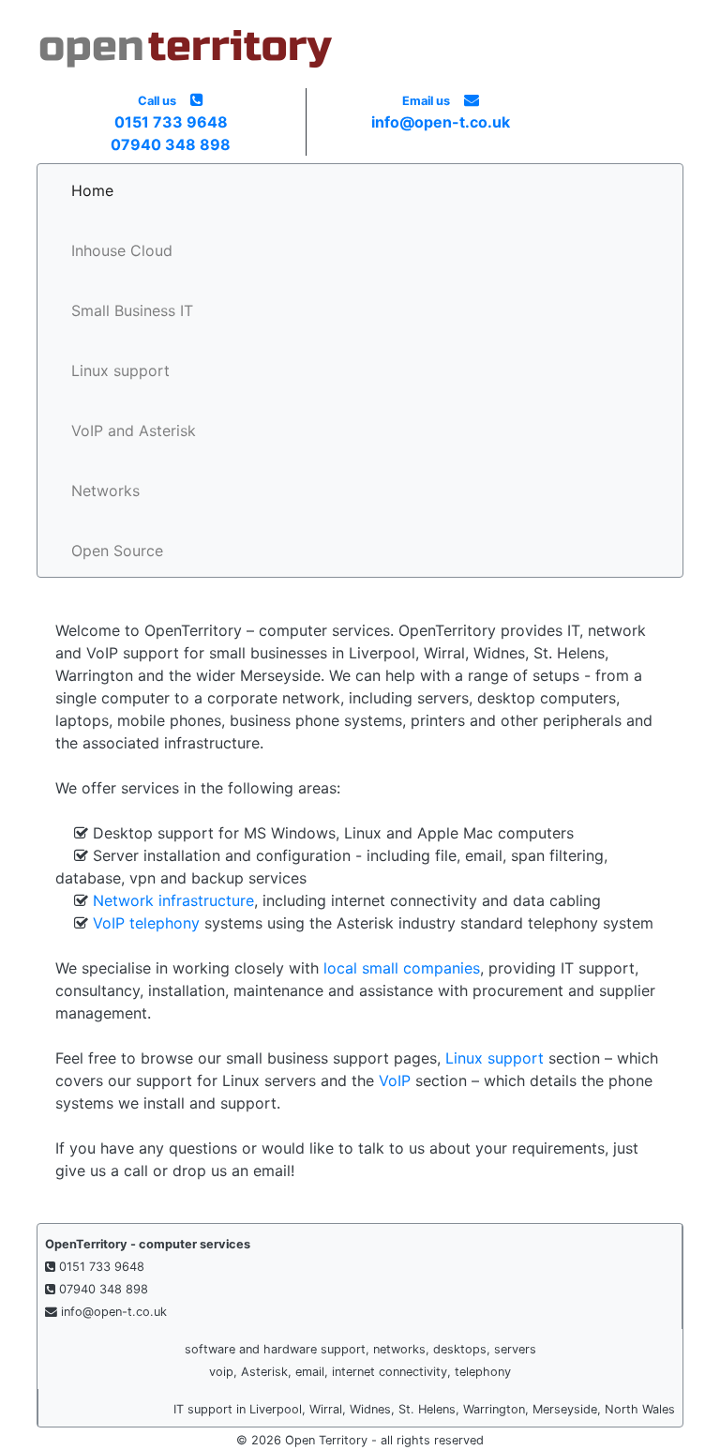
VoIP (395, 1080)
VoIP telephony (146, 923)
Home (92, 190)
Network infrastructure (173, 900)
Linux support (120, 370)
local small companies (401, 968)
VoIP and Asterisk (133, 430)
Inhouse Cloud (121, 250)
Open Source (117, 550)
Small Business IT (132, 310)
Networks (105, 490)
